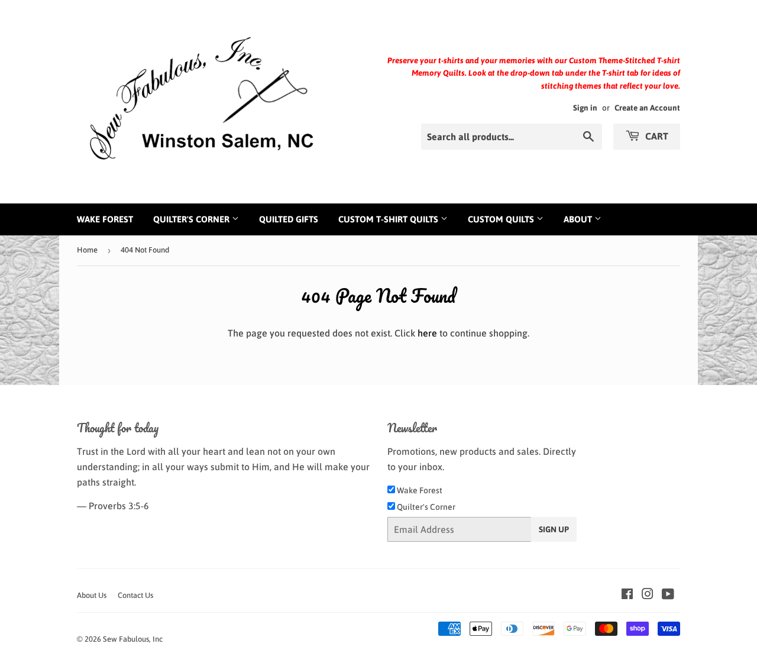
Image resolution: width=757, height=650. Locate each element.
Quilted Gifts (288, 219)
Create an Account (647, 107)
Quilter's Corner (192, 219)
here (427, 333)
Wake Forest (105, 219)
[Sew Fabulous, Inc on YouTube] (668, 595)
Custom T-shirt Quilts (389, 219)
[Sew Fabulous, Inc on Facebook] (627, 595)
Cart (655, 136)
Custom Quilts (502, 219)
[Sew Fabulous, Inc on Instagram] (648, 595)
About (579, 219)
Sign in (585, 107)
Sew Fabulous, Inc (133, 639)
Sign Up (554, 529)
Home (87, 249)
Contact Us (135, 595)
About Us (91, 595)
